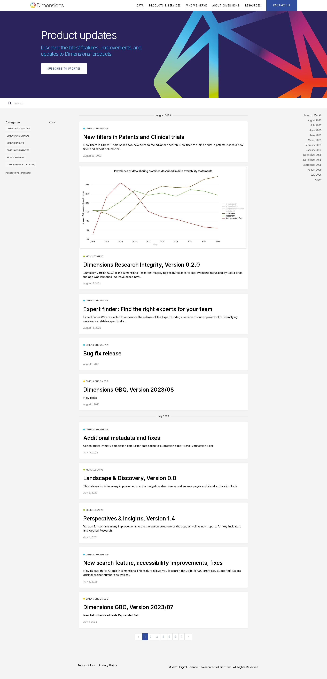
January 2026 (314, 149)
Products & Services (165, 5)
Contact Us (281, 5)
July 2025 (316, 174)
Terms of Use (86, 665)
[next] (188, 636)
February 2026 (313, 145)
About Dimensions (226, 5)
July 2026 (316, 125)
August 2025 (315, 169)
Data (140, 5)
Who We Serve (196, 5)
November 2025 (312, 159)
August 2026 (314, 120)
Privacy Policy (108, 665)
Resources (253, 5)
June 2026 (315, 130)
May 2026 (316, 135)
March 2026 (315, 140)
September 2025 (312, 164)
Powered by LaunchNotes (18, 172)
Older (318, 179)
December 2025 (312, 154)
